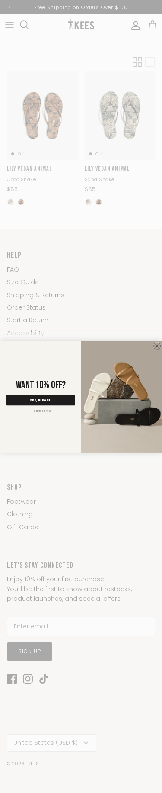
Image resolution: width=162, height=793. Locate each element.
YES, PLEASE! (40, 400)
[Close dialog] (156, 345)
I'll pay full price (41, 411)
